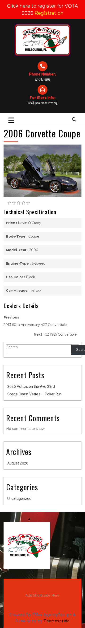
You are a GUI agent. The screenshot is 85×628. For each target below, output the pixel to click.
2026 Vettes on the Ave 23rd (31, 386)
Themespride (56, 620)
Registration (49, 13)
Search (12, 347)
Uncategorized (19, 498)
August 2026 (17, 463)
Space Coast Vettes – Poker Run (34, 394)
